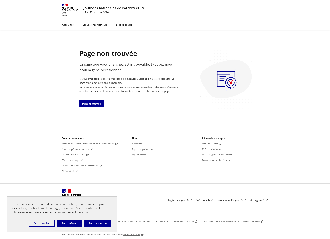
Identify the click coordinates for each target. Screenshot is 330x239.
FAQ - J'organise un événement (217, 154)
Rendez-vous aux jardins (73, 154)
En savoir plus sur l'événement (216, 160)
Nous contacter (210, 143)
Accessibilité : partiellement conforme (175, 221)
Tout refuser (70, 223)
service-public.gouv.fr (230, 200)
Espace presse (124, 25)
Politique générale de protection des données (127, 221)
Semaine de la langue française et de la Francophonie (88, 143)
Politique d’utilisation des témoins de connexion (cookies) (231, 221)
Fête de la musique (71, 160)
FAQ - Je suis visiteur (211, 149)
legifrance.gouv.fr (178, 200)
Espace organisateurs (94, 25)
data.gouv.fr (257, 200)
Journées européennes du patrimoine (80, 165)
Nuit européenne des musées (76, 149)
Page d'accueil (91, 104)
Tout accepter (98, 223)
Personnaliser (42, 223)
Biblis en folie (68, 171)
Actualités (68, 25)
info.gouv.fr (203, 200)
